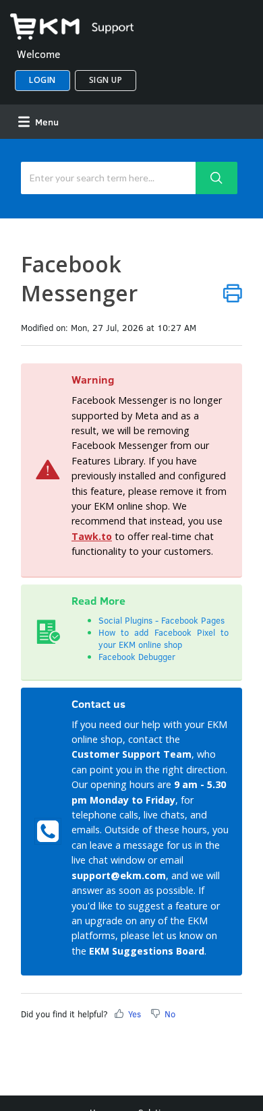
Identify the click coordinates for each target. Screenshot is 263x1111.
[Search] (216, 178)
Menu (45, 121)
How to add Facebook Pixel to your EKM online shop (163, 638)
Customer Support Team (131, 754)
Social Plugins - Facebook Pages (161, 620)
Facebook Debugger (136, 657)
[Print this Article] (232, 292)
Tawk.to (91, 536)
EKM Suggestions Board (146, 950)
